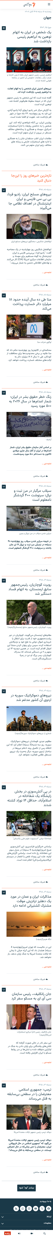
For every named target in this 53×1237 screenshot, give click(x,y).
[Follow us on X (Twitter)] (42, 1208)
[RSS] (16, 1208)
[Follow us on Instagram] (29, 1208)
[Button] (40, 165)
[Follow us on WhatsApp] (22, 1208)
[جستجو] (44, 1233)
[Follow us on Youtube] (35, 1208)
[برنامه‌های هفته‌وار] (19, 1233)
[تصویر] (32, 1233)
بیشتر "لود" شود (26, 1188)
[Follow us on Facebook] (48, 1208)
